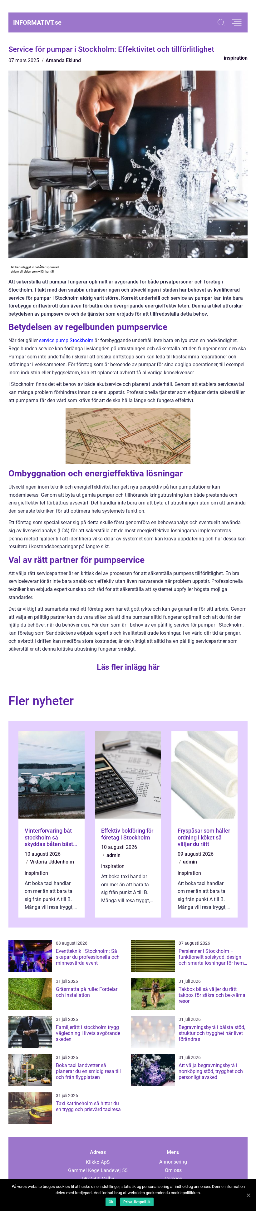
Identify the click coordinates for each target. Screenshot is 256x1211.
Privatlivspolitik (136, 1202)
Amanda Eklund (63, 60)
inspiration (236, 58)
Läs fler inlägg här (128, 667)
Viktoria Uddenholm (52, 862)
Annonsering (173, 1162)
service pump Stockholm (66, 340)
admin (113, 855)
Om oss (173, 1170)
